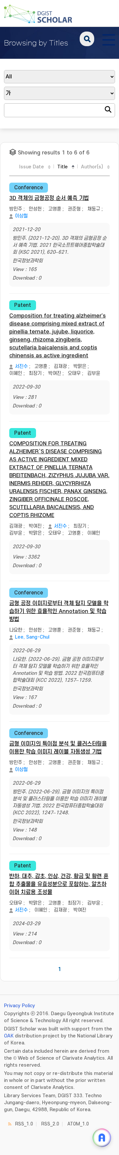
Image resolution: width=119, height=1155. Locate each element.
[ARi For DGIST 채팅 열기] (102, 1137)
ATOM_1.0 (78, 1123)
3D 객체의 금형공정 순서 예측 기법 (49, 198)
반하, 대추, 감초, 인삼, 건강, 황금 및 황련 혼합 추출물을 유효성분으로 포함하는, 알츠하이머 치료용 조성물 (58, 884)
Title (62, 167)
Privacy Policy (19, 1006)
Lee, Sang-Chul (32, 637)
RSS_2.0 (50, 1123)
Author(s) (92, 167)
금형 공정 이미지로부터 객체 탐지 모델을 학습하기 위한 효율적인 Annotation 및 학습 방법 (58, 611)
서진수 (21, 366)
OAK (9, 1036)
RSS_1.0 (24, 1123)
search (87, 39)
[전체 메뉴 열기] (108, 39)
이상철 (21, 216)
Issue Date (31, 167)
